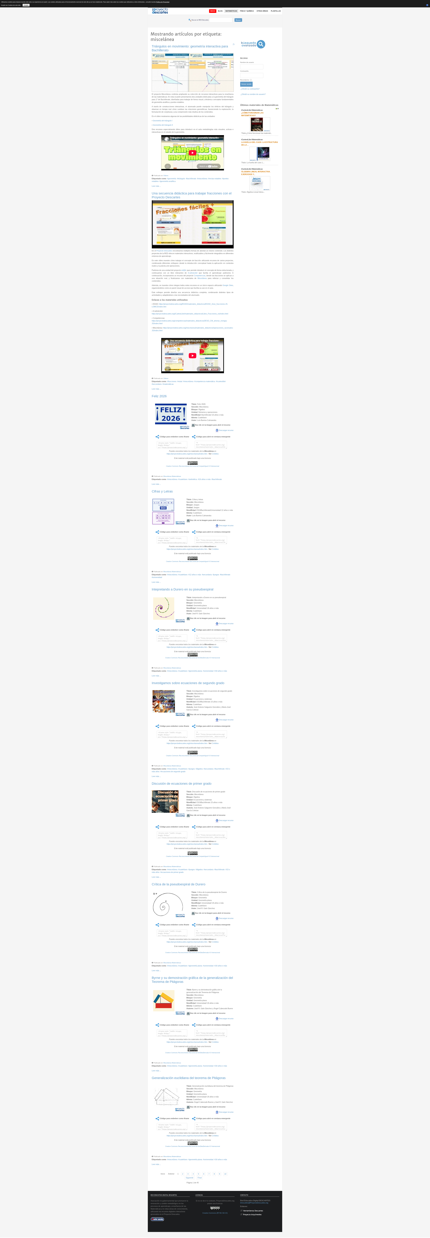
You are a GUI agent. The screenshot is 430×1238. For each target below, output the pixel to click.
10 (225, 1174)
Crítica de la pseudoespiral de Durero (178, 884)
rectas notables (215, 179)
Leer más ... (156, 186)
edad (180, 381)
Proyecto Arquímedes (252, 1214)
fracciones (172, 381)
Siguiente (189, 1178)
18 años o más (221, 671)
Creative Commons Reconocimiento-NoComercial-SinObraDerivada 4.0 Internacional (192, 658)
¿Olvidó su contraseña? (250, 89)
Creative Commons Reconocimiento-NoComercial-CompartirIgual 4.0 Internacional (192, 466)
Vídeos (165, 175)
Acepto (26, 5)
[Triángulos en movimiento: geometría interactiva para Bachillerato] (193, 72)
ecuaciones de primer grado (172, 872)
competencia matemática (205, 381)
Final (200, 1178)
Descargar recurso (226, 430)
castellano (183, 479)
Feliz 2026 (159, 396)
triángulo (181, 179)
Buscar (238, 20)
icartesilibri (221, 381)
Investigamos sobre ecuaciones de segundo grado (188, 683)
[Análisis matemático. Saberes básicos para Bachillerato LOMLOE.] (259, 154)
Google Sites (228, 285)
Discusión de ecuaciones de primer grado (181, 783)
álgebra (200, 769)
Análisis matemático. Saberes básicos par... (256, 143)
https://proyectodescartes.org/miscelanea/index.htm (187, 454)
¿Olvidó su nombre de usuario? (253, 94)
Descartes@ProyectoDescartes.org (254, 1203)
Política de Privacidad (162, 2)
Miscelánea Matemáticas (172, 476)
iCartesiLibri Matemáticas (252, 110)
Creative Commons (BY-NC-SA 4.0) (215, 1213)
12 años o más (195, 575)
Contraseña (244, 71)
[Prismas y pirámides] (259, 124)
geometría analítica (168, 181)
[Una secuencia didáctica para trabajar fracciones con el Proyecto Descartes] (193, 224)
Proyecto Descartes (164, 251)
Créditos (215, 454)
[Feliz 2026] (259, 183)
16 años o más (205, 479)
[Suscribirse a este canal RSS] (234, 44)
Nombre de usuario (247, 62)
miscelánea (202, 179)
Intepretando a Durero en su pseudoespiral (182, 589)
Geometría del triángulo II (163, 125)
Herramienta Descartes (253, 1211)
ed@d (183, 270)
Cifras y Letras (162, 491)
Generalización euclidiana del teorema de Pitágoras (189, 1078)
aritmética (193, 479)
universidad (157, 577)
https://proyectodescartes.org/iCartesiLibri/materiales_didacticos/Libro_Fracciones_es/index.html (190, 314)
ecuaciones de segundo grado (173, 771)
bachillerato (191, 179)
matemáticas (168, 384)
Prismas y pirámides (251, 113)
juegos (216, 575)
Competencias (199, 276)
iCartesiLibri (193, 273)
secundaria (157, 384)
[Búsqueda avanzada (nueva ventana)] (253, 44)
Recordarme (244, 80)
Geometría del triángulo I (162, 121)
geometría (172, 179)
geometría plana (195, 671)
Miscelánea (202, 278)
